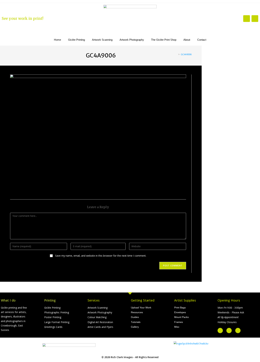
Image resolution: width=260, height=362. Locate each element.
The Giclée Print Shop (163, 39)
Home (57, 39)
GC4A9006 (186, 54)
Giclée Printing (76, 39)
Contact (201, 39)
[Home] (176, 54)
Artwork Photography (132, 39)
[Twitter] (229, 330)
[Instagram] (255, 18)
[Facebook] (246, 18)
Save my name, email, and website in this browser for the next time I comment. (100, 255)
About (186, 39)
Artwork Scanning (102, 39)
